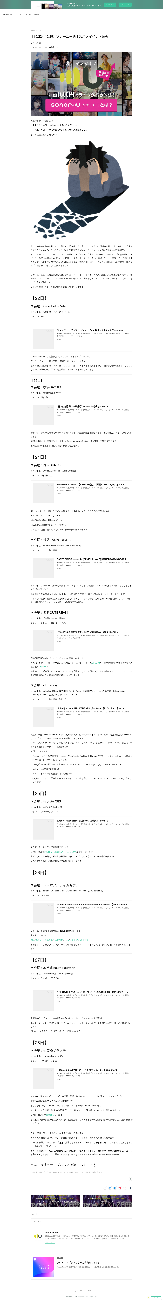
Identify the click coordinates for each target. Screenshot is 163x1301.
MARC (60, 940)
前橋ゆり (50, 1114)
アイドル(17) (41, 1172)
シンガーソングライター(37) (63, 1172)
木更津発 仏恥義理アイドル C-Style (60, 851)
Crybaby (42, 666)
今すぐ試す (110, 4)
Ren (55, 940)
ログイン (125, 4)
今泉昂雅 (48, 940)
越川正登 (84, 940)
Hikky (66, 940)
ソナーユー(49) (50, 1172)
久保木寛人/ (75, 940)
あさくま (40, 940)
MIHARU (96, 662)
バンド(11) (34, 1172)
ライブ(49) (93, 1172)
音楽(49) (99, 1172)
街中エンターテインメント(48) (81, 1172)
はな (33, 940)
